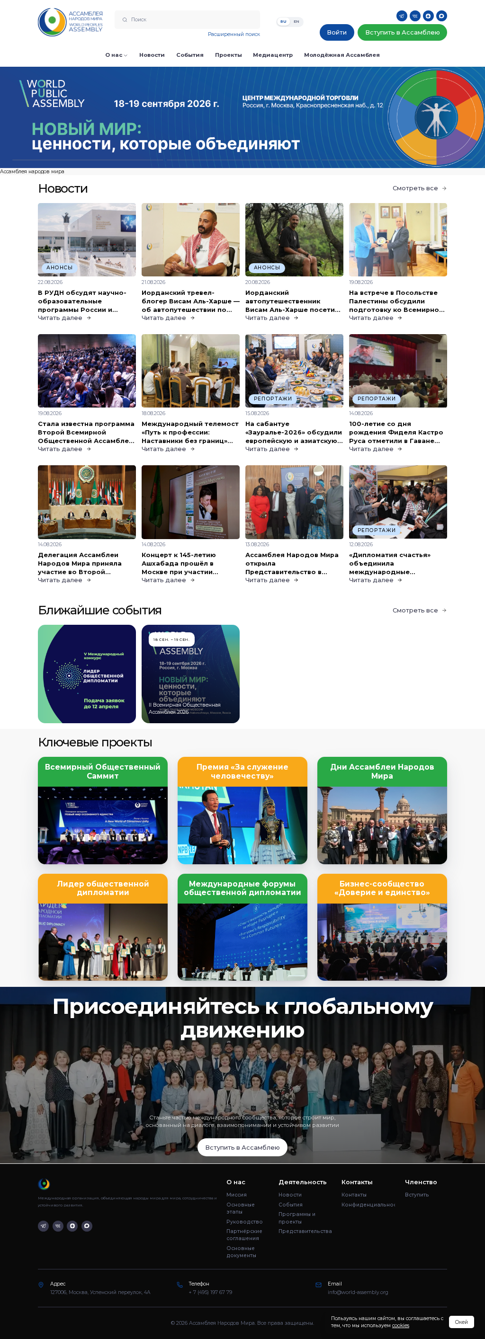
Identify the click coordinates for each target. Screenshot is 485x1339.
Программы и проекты (296, 1217)
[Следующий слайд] (424, 117)
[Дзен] (428, 15)
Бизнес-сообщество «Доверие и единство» (382, 888)
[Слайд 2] (242, 160)
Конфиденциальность (368, 1205)
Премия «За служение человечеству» (242, 771)
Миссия (236, 1195)
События (290, 1205)
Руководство (244, 1222)
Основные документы (241, 1252)
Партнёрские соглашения (244, 1234)
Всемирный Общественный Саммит (103, 771)
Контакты (354, 1195)
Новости (290, 1195)
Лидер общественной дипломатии (103, 888)
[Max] (441, 15)
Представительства (305, 1231)
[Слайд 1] (87, 160)
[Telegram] (401, 15)
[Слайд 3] (397, 160)
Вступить (417, 1195)
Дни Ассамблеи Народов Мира (382, 771)
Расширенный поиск (234, 34)
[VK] (415, 15)
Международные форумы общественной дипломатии (242, 888)
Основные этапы (240, 1208)
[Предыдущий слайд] (60, 117)
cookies (400, 1325)
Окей (461, 1322)
